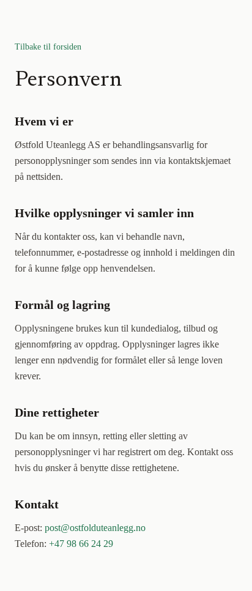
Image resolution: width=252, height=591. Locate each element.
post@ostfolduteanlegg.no (95, 527)
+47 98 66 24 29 (81, 543)
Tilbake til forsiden (48, 46)
